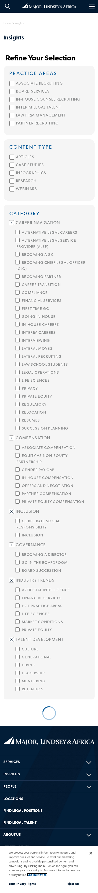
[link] (49, 73)
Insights (11, 774)
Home (49, 5)
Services (11, 762)
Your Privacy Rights (22, 883)
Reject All (72, 883)
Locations (13, 799)
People (9, 786)
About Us (12, 834)
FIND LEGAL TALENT (19, 822)
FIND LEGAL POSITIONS (23, 810)
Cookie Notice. (37, 875)
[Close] (91, 853)
